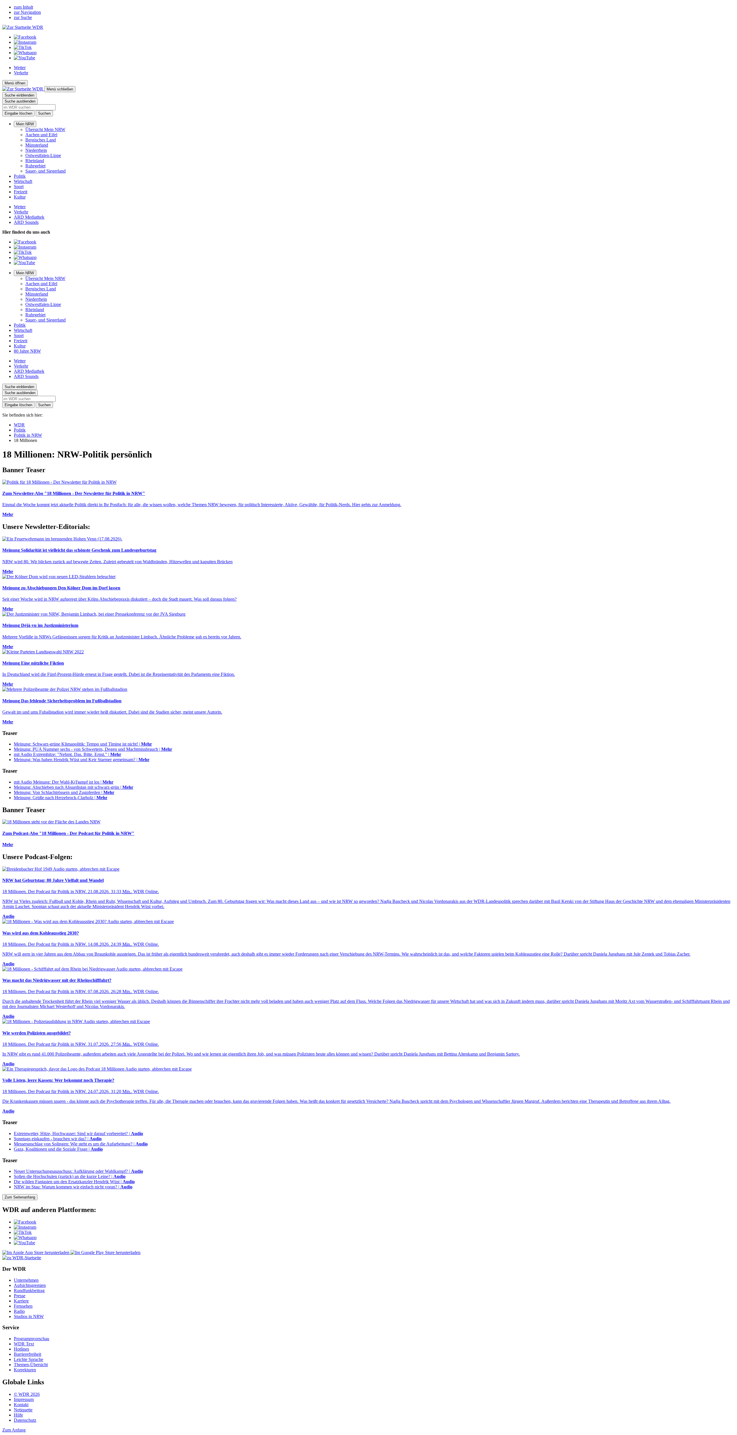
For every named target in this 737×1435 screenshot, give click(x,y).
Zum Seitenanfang (20, 1197)
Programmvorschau (31, 1338)
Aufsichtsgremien (30, 1285)
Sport (19, 186)
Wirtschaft (23, 181)
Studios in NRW (29, 1316)
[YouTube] (24, 57)
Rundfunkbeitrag (29, 1290)
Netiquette (23, 1409)
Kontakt (21, 1404)
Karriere (21, 1300)
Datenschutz (25, 1420)
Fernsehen (23, 1306)
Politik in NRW (28, 435)
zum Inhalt (23, 7)
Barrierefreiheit (27, 1354)
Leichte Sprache (28, 1359)
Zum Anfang (14, 1430)
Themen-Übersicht (31, 1364)
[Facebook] (25, 37)
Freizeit (20, 191)
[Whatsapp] (25, 52)
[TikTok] (23, 47)
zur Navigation (27, 12)
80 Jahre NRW (27, 351)
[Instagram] (25, 42)
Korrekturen (25, 1369)
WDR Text (24, 1343)
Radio (19, 1311)
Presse (19, 1295)
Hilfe (18, 1415)
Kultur (20, 196)
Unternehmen (26, 1280)
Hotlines (21, 1349)
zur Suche (23, 17)
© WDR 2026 (27, 1394)
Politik (20, 176)
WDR (19, 424)
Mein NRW (25, 124)
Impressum (24, 1399)
